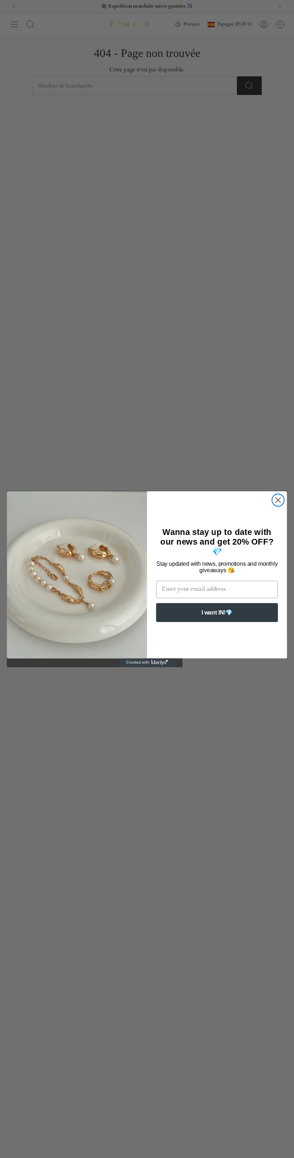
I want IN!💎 (217, 612)
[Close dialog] (278, 500)
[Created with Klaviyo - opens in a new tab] (147, 663)
